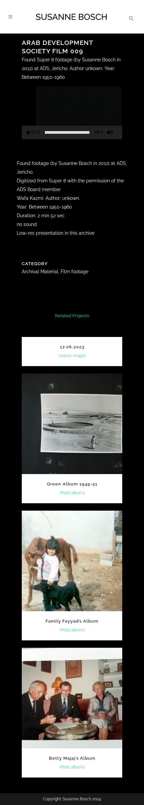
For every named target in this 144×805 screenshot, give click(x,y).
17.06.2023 (72, 346)
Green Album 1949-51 (72, 483)
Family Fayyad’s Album (72, 621)
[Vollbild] (120, 132)
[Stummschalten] (110, 132)
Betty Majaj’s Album (72, 758)
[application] (72, 111)
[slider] (67, 132)
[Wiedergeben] (29, 132)
